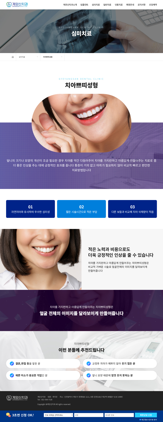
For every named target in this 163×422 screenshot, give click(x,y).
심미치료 (96, 4)
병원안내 (130, 4)
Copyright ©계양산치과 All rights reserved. (54, 404)
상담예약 (153, 4)
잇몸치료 (119, 4)
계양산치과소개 (70, 4)
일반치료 (107, 4)
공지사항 (141, 4)
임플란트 (84, 4)
